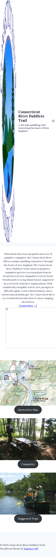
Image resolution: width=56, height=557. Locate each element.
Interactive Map (28, 409)
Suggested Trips (28, 518)
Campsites (28, 464)
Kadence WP (31, 548)
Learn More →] (28, 305)
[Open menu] (53, 121)
